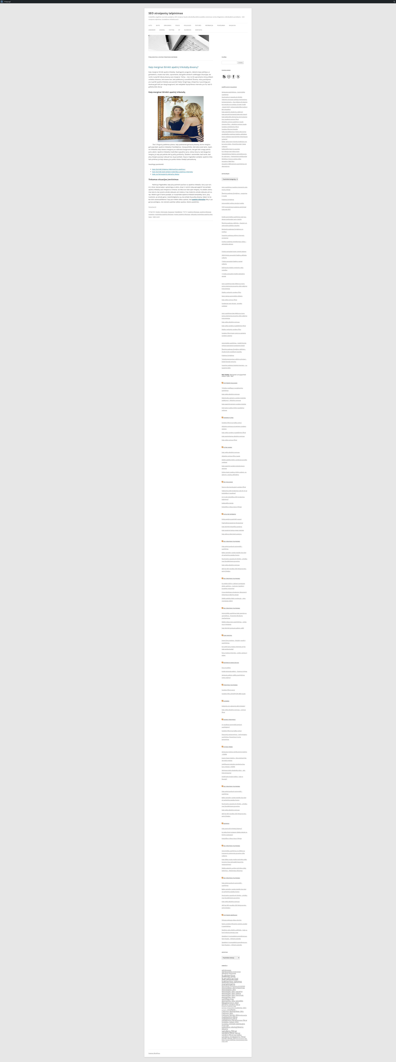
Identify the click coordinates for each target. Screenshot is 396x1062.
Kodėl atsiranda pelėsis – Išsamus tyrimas (234, 671)
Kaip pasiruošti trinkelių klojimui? (232, 828)
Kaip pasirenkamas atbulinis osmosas (233, 436)
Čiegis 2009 (225, 1041)
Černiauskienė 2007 (241, 1038)
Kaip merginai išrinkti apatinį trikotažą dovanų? (173, 67)
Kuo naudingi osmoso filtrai (230, 119)
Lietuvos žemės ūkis (230, 1015)
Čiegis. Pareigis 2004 (227, 1040)
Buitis (158, 25)
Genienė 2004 (233, 1003)
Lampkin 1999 (225, 1010)
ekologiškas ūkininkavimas (233, 988)
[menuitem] (2, 1)
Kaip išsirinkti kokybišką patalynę (232, 527)
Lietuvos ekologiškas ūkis (233, 1011)
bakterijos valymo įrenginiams (232, 983)
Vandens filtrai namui (228, 690)
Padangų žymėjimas (228, 199)
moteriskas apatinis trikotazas (164, 214)
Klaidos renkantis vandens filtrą (231, 292)
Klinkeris (226, 701)
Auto (150, 25)
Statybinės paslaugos (230, 383)
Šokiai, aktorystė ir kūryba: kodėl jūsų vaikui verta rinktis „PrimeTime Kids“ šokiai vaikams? (234, 144)
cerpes (242, 986)
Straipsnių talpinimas (230, 685)
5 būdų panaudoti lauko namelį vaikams (234, 251)
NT (179, 30)
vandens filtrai (229, 1031)
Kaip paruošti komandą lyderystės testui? (234, 114)
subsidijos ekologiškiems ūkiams (232, 1028)
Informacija (209, 25)
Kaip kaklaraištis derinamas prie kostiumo (234, 117)
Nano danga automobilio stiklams (232, 296)
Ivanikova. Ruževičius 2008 (229, 1006)
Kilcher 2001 (241, 1008)
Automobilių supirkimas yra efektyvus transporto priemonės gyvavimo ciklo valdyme (233, 853)
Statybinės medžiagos (230, 915)
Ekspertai (226, 823)
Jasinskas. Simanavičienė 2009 (229, 1008)
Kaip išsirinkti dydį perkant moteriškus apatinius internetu (172, 172)
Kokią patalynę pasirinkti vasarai (231, 519)
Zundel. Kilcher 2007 (229, 1038)
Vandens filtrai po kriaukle (230, 129)
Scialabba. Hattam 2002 (230, 1022)
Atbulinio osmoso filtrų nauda (231, 456)
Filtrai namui (227, 447)
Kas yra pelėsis (226, 668)
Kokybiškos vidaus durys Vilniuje (232, 507)
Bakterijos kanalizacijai (231, 662)
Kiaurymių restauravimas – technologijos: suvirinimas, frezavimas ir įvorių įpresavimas (234, 737)
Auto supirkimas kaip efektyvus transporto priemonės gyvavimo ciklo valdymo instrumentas (234, 286)
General (162, 30)
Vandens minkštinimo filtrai (230, 127)
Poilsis (177, 25)
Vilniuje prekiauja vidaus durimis (231, 920)
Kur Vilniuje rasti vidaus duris (230, 151)
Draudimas (167, 25)
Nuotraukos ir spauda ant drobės (232, 97)
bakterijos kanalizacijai (230, 977)
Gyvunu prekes (228, 747)
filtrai (224, 1002)
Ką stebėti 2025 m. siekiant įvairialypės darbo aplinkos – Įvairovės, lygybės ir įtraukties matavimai (233, 586)
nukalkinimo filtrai (229, 1020)
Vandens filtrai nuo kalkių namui (232, 423)
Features (198, 25)
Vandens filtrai (228, 417)
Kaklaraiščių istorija (227, 503)
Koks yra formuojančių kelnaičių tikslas (165, 174)
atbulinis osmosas (229, 973)
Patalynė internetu (229, 514)
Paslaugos (187, 25)
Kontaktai (198, 30)
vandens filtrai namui (231, 1033)
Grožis (158, 212)
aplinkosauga (226, 970)
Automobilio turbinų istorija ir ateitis (233, 203)
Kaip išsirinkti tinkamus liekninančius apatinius (168, 169)
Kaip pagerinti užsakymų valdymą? (232, 112)
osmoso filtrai (241, 1020)
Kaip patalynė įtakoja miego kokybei (233, 530)
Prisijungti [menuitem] (7, 1)
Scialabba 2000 (227, 1024)
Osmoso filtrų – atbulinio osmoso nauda (234, 124)
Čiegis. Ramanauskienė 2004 (239, 1040)
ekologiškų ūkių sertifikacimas (228, 998)
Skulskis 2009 (225, 1025)
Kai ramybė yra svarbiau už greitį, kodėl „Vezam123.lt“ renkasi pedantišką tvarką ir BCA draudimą (234, 107)
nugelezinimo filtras (229, 1017)
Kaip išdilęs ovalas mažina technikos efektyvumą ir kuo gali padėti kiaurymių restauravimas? (234, 862)
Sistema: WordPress (154, 1053)
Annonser (151, 30)
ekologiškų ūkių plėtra (231, 993)
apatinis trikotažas (198, 199)
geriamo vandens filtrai (231, 1004)
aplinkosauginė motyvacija (231, 972)
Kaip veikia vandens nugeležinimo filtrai (234, 326)
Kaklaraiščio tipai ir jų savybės (231, 149)
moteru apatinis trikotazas (182, 214)
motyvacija (243, 1015)
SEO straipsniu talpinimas (231, 541)
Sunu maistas (227, 635)
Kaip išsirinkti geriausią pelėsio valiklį (233, 628)
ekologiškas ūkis (229, 989)
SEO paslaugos (228, 482)
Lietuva (232, 1009)
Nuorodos (187, 30)
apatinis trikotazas (193, 212)
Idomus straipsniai (229, 719)
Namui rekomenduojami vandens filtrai (234, 487)
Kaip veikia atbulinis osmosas (231, 322)
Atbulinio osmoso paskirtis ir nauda (232, 122)
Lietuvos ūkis (227, 1013)
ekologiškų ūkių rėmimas (232, 995)
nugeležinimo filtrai (229, 1018)
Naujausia (232, 25)
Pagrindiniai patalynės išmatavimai (232, 523)
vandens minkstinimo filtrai (234, 1036)
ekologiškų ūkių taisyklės (232, 1001)
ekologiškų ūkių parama (232, 991)
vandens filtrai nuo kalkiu (232, 1035)
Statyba (171, 30)
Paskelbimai (221, 25)
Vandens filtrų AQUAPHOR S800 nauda (233, 694)
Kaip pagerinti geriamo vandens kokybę (234, 404)
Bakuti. (223, 986)
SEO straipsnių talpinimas (165, 13)
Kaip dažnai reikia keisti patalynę (232, 534)
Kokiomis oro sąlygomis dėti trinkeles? (233, 706)
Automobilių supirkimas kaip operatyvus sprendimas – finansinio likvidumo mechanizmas (234, 615)
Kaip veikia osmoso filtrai (229, 300)
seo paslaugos (239, 1024)
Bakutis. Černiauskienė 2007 (232, 986)
